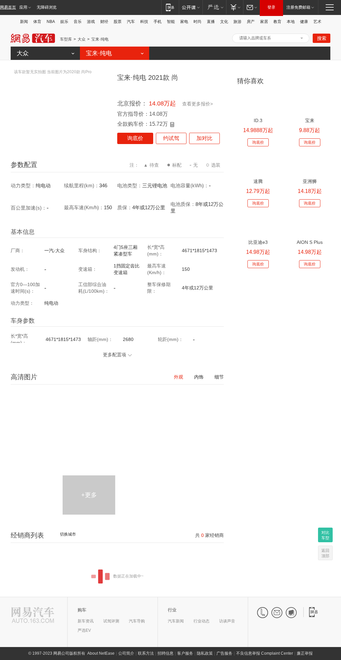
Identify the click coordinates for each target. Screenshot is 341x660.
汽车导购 (137, 621)
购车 (82, 609)
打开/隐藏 (301, 38)
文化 (224, 21)
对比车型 (325, 535)
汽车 (131, 21)
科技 (144, 21)
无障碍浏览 (47, 7)
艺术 (317, 21)
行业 (172, 609)
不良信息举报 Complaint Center (264, 653)
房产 (251, 21)
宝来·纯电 (100, 39)
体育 (37, 21)
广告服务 (224, 653)
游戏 (91, 21)
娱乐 (64, 21)
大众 (82, 39)
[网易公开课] (190, 7)
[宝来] (309, 103)
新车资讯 (86, 621)
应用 (23, 7)
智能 (171, 21)
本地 (291, 21)
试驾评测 (111, 621)
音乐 (78, 21)
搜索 (321, 38)
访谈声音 (227, 621)
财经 (104, 21)
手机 (158, 21)
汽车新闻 (176, 621)
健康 (304, 21)
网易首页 (8, 7)
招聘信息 (165, 653)
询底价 (135, 138)
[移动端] (170, 7)
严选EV (84, 630)
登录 (271, 7)
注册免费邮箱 (298, 7)
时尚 (197, 21)
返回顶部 (325, 553)
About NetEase (101, 653)
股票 (118, 21)
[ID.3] (258, 103)
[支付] (234, 7)
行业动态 (201, 621)
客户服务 (185, 653)
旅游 (237, 21)
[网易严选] (214, 7)
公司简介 (126, 653)
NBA (51, 21)
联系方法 (146, 653)
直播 (211, 21)
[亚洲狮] (309, 164)
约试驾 (171, 138)
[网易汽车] (33, 615)
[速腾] (258, 164)
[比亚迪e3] (258, 225)
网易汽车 (33, 38)
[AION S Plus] (309, 225)
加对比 (204, 138)
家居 (264, 21)
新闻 (24, 21)
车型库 (66, 39)
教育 (277, 21)
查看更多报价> (197, 103)
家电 (184, 21)
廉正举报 (305, 653)
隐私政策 (205, 653)
